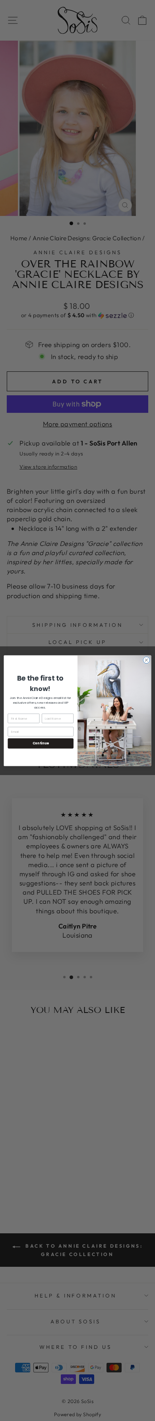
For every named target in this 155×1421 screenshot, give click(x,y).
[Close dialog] (146, 660)
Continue (41, 743)
